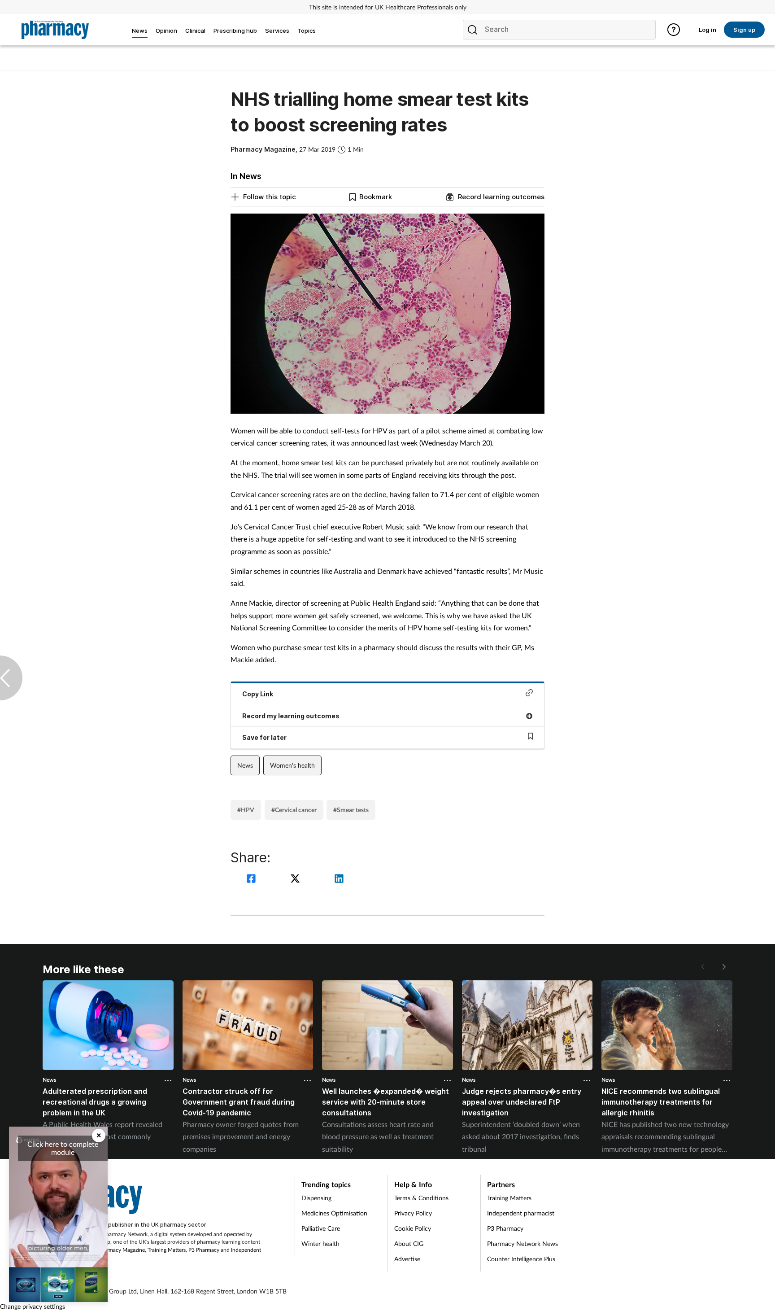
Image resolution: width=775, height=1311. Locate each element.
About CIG (408, 1243)
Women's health (292, 765)
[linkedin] (339, 880)
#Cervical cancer (294, 809)
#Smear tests (351, 809)
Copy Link (257, 694)
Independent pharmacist (520, 1213)
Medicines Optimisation (334, 1213)
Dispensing (316, 1198)
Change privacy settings (32, 1306)
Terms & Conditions (421, 1198)
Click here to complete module (62, 1148)
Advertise (407, 1259)
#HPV (245, 809)
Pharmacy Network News (522, 1243)
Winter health (320, 1243)
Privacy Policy (413, 1213)
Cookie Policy (412, 1228)
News (245, 765)
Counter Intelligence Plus (521, 1259)
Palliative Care (320, 1228)
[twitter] (296, 880)
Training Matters (167, 1249)
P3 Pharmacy (203, 1249)
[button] (723, 967)
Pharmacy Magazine (121, 1249)
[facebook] (252, 880)
